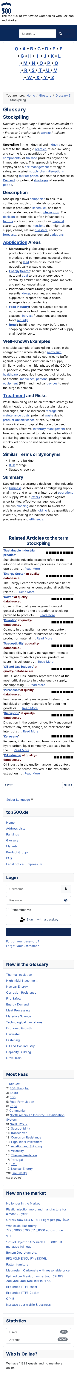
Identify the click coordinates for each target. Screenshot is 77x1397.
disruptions (56, 171)
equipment (10, 383)
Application (15, 242)
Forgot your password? (22, 941)
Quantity (10, 620)
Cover (8, 597)
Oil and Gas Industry (18, 666)
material (58, 221)
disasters (41, 230)
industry (54, 144)
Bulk (12, 465)
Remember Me (21, 910)
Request (15, 1084)
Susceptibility (20, 1128)
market (24, 176)
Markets (12, 846)
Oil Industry (12, 755)
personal (42, 379)
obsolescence (25, 420)
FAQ (9, 858)
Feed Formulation (22, 1102)
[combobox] (37, 33)
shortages (41, 180)
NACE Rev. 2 (18, 1124)
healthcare (10, 374)
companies (37, 199)
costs (26, 415)
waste (49, 415)
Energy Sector (14, 573)
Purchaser (11, 690)
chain (43, 171)
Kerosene (11, 736)
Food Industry (19, 307)
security (22, 320)
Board (14, 1093)
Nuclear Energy (22, 1168)
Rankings (12, 834)
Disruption (11, 713)
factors (8, 221)
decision (9, 217)
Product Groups (17, 852)
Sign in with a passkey (42, 919)
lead (26, 262)
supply (34, 171)
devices (52, 383)
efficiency (36, 519)
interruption (51, 212)
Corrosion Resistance (26, 1137)
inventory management (49, 429)
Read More (32, 568)
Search (67, 34)
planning (22, 506)
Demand (9, 180)
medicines (27, 379)
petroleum (54, 352)
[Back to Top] (70, 1390)
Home (10, 822)
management (40, 167)
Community (17, 1110)
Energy (14, 271)
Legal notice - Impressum (24, 864)
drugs (26, 293)
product (8, 420)
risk (27, 167)
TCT (14, 1164)
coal (25, 275)
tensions (39, 225)
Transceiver (18, 1133)
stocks (46, 132)
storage (51, 411)
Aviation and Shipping (26, 1146)
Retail (13, 324)
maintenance (12, 415)
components (12, 158)
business (15, 488)
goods (7, 185)
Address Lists (15, 828)
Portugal (17, 1160)
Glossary (12, 840)
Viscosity (17, 1151)
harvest (27, 315)
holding (42, 510)
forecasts (9, 234)
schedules (39, 208)
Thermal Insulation (24, 1155)
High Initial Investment (26, 1142)
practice (41, 149)
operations (65, 492)
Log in (38, 932)
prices (34, 176)
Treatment (14, 395)
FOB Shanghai (19, 1088)
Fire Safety (19, 1173)
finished (31, 158)
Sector (25, 271)
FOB (13, 1097)
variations (57, 234)
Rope (13, 1106)
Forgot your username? (22, 946)
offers (35, 497)
